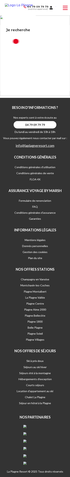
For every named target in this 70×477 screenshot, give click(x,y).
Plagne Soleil (35, 333)
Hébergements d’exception (35, 379)
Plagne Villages (35, 339)
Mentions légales (35, 240)
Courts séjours (35, 385)
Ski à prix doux (35, 360)
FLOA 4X (35, 179)
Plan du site (35, 258)
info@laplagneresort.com (35, 146)
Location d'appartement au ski (35, 391)
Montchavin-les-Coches (35, 285)
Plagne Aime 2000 (35, 309)
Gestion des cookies (35, 252)
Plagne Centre (35, 303)
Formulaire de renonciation (35, 200)
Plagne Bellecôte (35, 315)
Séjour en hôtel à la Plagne (35, 403)
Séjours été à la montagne (35, 373)
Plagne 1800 (35, 321)
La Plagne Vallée (35, 297)
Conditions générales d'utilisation (35, 167)
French (55, 6)
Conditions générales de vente (35, 173)
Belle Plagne (35, 327)
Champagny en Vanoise (35, 279)
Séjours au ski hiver (35, 367)
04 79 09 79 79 (37, 6)
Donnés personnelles (35, 246)
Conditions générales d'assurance (35, 212)
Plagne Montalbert (35, 291)
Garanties (35, 218)
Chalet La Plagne (35, 397)
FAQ (35, 206)
